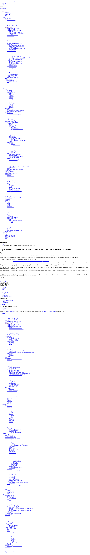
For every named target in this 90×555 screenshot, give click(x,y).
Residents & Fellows (8, 13)
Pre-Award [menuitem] (6, 201)
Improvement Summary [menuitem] (10, 176)
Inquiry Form (11, 504)
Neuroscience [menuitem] (9, 219)
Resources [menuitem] (10, 141)
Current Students (5, 295)
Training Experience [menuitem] (12, 126)
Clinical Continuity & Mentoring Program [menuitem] (15, 156)
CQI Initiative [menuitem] (9, 175)
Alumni (6, 15)
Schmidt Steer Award (12, 364)
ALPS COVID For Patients (13, 525)
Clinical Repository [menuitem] (8, 231)
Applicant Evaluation (14, 463)
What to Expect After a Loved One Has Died (14, 506)
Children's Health (9, 398)
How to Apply (11, 458)
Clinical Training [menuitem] (13, 127)
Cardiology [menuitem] (8, 214)
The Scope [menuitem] (6, 237)
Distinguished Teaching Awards (14, 371)
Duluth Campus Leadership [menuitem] (11, 20)
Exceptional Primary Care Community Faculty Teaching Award (19, 373)
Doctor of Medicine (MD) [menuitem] (9, 119)
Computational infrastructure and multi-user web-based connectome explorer (21, 352)
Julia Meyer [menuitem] (11, 101)
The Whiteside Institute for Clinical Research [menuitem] (16, 33)
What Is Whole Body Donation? (12, 497)
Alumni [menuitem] (6, 71)
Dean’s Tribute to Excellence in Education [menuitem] (14, 23)
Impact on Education (12, 498)
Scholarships (9, 402)
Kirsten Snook (11, 418)
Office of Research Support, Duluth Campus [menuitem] (14, 25)
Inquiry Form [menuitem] (11, 189)
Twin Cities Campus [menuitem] (8, 18)
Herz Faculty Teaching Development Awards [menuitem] (14, 43)
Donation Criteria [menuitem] (9, 186)
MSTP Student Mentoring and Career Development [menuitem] (19, 130)
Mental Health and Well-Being (14, 472)
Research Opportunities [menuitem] (10, 165)
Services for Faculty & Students (12, 381)
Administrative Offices (8, 323)
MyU (3, 4)
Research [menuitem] (4, 178)
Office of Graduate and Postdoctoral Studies (14, 334)
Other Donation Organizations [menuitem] (14, 190)
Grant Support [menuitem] (11, 31)
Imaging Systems (11, 343)
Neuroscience (9, 534)
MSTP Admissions (10, 457)
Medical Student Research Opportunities (15, 328)
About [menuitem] (3, 17)
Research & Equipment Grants (14, 384)
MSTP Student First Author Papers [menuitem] (16, 138)
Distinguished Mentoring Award (14, 370)
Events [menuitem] (6, 238)
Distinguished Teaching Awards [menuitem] (14, 55)
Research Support (7, 516)
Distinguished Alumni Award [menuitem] (13, 62)
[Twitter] (1, 304)
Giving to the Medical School (9, 395)
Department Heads (10, 316)
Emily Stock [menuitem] (11, 97)
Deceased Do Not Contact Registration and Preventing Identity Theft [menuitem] (20, 194)
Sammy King (11, 422)
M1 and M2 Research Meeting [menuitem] (14, 159)
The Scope (4, 301)
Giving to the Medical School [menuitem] (9, 80)
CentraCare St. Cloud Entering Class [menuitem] (15, 114)
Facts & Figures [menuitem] (9, 91)
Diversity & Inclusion (8, 394)
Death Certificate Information (13, 507)
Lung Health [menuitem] (9, 227)
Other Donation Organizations (14, 505)
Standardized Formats (12, 351)
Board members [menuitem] (11, 73)
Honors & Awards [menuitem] (8, 42)
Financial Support (12, 466)
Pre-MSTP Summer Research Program (15, 467)
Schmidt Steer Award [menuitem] (12, 49)
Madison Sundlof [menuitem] (11, 103)
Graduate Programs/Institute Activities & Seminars (17, 480)
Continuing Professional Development (11, 488)
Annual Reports (5, 302)
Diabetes (8, 531)
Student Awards (9, 360)
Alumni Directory (12, 452)
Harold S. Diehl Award (12, 379)
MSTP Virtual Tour (12, 468)
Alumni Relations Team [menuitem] (10, 76)
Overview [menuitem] (10, 124)
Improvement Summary (10, 491)
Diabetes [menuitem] (8, 215)
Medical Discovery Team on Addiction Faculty (14, 546)
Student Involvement (10, 492)
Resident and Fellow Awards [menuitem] (11, 51)
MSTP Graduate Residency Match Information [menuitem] (18, 140)
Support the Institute (14, 542)
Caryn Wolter (11, 410)
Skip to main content (3, 0)
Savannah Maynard (12, 423)
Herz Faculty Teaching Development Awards (14, 359)
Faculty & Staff (7, 14)
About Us (6, 405)
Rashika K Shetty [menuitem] (12, 104)
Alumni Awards (9, 376)
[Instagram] (2, 304)
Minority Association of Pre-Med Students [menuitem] (14, 111)
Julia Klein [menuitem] (10, 100)
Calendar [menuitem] (8, 158)
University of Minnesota (10, 311)
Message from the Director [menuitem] (13, 125)
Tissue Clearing (11, 342)
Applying (10, 354)
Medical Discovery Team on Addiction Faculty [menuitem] (14, 230)
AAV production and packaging (14, 338)
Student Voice (9, 493)
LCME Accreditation (8, 489)
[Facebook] (45, 279)
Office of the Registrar (10, 331)
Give (3, 289)
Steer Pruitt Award (12, 365)
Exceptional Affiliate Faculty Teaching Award (16, 372)
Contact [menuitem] (6, 78)
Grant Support (11, 327)
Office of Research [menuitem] (8, 196)
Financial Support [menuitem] (12, 150)
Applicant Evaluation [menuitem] (14, 147)
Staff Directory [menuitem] (11, 134)
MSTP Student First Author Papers (16, 454)
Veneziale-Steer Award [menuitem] (12, 47)
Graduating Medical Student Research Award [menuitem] (16, 46)
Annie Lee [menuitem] (10, 93)
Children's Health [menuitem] (9, 83)
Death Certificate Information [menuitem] (13, 192)
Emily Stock (11, 412)
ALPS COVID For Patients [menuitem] (13, 209)
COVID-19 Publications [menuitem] (11, 210)
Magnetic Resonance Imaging (11, 533)
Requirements (13, 459)
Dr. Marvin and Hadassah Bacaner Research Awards (17, 363)
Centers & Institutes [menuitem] (8, 40)
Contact (6, 393)
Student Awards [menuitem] (9, 44)
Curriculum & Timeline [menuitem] (14, 128)
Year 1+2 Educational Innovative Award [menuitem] (15, 59)
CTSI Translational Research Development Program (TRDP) (19, 482)
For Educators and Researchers (12, 496)
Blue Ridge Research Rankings (10, 550)
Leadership (12, 538)
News (6, 549)
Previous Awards (11, 355)
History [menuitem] (6, 41)
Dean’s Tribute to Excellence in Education (14, 319)
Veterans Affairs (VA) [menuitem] (10, 207)
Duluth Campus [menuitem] (7, 24)
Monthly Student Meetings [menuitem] (13, 160)
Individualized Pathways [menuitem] (9, 172)
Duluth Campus (7, 320)
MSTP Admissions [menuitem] (10, 142)
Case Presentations (12, 477)
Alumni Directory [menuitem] (12, 136)
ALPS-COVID (9, 524)
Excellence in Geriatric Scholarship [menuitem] (14, 52)
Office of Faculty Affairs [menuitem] (11, 29)
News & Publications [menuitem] (12, 137)
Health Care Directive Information (14, 503)
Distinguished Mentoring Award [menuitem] (14, 54)
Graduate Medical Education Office (12, 333)
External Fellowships (12, 446)
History (6, 357)
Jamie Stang (11, 414)
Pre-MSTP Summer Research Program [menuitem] (15, 151)
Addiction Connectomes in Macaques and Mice (16, 350)
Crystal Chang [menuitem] (11, 96)
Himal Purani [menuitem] (11, 98)
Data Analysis (11, 348)
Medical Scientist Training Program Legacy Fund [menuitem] (15, 169)
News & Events (13, 539)
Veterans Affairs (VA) (10, 522)
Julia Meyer (11, 417)
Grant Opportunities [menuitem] (12, 167)
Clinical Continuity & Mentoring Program (15, 471)
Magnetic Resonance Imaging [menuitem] (11, 218)
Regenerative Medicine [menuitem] (10, 85)
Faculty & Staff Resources (6, 292)
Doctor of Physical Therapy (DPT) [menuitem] (10, 121)
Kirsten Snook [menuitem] (11, 102)
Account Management (12, 382)
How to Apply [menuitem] (11, 143)
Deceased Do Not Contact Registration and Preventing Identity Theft (20, 510)
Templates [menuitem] (8, 205)
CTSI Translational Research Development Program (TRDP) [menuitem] (19, 166)
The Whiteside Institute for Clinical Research (16, 329)
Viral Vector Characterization (13, 340)
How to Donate (9, 502)
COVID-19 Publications (11, 526)
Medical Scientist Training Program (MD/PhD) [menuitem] (12, 122)
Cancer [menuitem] (8, 82)
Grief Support (11, 509)
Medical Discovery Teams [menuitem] (9, 229)
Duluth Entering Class (12, 431)
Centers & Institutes (8, 336)
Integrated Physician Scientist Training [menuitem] (17, 129)
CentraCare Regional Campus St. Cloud (11, 322)
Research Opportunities (10, 481)
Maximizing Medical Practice (13, 390)
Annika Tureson (11, 409)
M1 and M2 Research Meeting (14, 474)
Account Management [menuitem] (12, 67)
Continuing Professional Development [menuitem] (11, 173)
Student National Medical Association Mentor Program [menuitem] (16, 110)
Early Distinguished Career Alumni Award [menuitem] (16, 63)
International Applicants (17, 461)
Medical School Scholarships (13, 385)
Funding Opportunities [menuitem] (8, 198)
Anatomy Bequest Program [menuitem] (9, 179)
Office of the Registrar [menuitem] (10, 36)
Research (4, 494)
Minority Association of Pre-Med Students (14, 426)
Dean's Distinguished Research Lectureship (14, 317)
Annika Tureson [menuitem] (11, 94)
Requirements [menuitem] (13, 144)
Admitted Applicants (10, 428)
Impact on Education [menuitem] (12, 182)
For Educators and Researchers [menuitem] (12, 180)
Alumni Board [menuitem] (9, 72)
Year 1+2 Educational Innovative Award (15, 375)
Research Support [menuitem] (7, 200)
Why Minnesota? (9, 406)
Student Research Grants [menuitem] (13, 70)
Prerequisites (15, 462)
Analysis (10, 344)
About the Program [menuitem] (10, 123)
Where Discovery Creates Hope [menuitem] (10, 236)
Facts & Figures (9, 407)
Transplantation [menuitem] (9, 87)
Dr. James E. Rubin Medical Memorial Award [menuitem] (16, 45)
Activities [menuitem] (10, 131)
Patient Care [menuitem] (4, 232)
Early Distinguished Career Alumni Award (16, 378)
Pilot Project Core (9, 353)
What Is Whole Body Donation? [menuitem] (12, 181)
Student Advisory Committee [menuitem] (13, 133)
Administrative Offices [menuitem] (8, 27)
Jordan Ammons (11, 415)
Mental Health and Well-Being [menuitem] (14, 157)
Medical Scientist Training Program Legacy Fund (15, 485)
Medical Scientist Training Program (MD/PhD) (12, 438)
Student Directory (12, 448)
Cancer (8, 397)
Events (6, 553)
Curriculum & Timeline (14, 443)
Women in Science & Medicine (14, 479)
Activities (10, 447)
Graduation (10, 332)
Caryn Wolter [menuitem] (11, 95)
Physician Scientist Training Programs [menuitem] (15, 154)
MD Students (7, 12)
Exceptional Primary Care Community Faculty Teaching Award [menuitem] (19, 57)
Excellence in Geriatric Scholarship (14, 367)
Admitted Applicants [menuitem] (10, 113)
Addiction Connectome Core (11, 349)
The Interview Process (14, 464)
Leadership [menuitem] (6, 19)
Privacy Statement (43, 311)
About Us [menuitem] (6, 89)
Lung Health (9, 543)
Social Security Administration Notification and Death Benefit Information (21, 508)
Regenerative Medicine (10, 401)
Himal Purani (11, 413)
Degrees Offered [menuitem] (7, 118)
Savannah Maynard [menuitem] (12, 107)
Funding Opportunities (8, 514)
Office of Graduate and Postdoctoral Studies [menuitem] (14, 38)
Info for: (3, 11)
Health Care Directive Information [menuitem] (14, 188)
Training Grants (9, 521)
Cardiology (8, 530)
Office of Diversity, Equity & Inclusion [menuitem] (13, 28)
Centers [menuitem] (12, 222)
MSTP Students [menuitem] (9, 153)
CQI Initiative (9, 490)
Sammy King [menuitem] (11, 106)
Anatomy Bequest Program (9, 495)
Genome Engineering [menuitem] (10, 216)
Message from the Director (13, 440)
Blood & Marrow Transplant (11, 528)
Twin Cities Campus (8, 314)
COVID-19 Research (8, 523)
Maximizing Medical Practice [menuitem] (13, 74)
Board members (11, 389)
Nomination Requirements (13, 380)
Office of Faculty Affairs (11, 325)
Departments (7, 335)
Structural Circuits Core (10, 341)
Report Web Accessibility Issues (51, 311)
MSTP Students (9, 469)
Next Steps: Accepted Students (16, 432)
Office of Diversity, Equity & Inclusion (13, 324)
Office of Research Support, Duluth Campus (14, 321)
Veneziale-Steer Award (12, 362)
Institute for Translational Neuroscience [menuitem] (15, 220)
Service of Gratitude (10, 511)
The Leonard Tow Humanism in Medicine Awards (17, 374)
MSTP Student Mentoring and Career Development (19, 445)
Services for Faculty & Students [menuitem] (12, 66)
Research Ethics (7, 515)
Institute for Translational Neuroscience (15, 535)
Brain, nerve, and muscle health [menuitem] (12, 81)
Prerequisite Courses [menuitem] (10, 109)
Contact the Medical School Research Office (14, 513)
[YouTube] (3, 304)
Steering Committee (12, 451)
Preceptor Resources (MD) (11, 436)
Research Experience (16, 460)
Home (3, 244)
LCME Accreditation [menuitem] (8, 174)
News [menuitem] (3, 233)
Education (4, 433)
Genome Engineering (10, 532)
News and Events (9, 356)
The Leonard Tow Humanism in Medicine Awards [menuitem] (17, 58)
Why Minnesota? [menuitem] (9, 90)
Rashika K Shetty (12, 420)
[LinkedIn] (45, 280)
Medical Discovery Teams (9, 545)
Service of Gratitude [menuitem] (10, 195)
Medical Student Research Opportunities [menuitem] (15, 32)
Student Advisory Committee (13, 449)
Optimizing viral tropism (13, 339)
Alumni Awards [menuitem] (9, 60)
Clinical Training (13, 442)
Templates (8, 520)
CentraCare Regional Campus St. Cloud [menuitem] (11, 26)
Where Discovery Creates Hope (7, 300)
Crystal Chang (11, 411)
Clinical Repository (8, 547)
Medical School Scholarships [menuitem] (13, 69)
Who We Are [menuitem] (11, 34)
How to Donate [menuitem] (9, 187)
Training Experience (12, 441)
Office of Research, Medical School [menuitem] (12, 35)
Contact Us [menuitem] (8, 168)
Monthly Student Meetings (13, 475)
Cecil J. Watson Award (12, 368)
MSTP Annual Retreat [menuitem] (12, 161)
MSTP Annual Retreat (12, 476)
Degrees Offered (7, 434)
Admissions (4, 404)
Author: (2, 252)
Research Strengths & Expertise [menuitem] (10, 211)
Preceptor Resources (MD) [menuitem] (11, 120)
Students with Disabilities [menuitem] (13, 155)
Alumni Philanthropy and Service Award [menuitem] (15, 61)
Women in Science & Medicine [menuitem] (14, 163)
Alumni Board (9, 388)
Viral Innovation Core (10, 337)
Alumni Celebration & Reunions (12, 391)
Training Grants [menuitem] (9, 206)
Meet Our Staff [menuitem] (11, 185)
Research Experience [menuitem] (16, 145)
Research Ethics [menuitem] (7, 199)
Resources (10, 456)
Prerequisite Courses (10, 424)
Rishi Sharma (11, 421)
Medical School (3, 8)
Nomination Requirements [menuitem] (13, 65)
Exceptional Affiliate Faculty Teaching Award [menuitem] (16, 56)
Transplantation (9, 403)
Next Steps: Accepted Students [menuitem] (16, 116)
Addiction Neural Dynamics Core (12, 345)
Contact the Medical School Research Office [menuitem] (14, 197)
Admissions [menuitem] (4, 88)
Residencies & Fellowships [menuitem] (9, 171)
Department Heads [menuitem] (10, 21)
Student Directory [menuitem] (12, 132)
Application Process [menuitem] (8, 112)
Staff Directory (11, 450)
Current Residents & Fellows (7, 296)
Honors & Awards (8, 358)
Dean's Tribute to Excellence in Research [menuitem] (13, 22)
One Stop (4, 3)
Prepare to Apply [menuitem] (7, 108)
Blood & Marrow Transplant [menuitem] (11, 212)
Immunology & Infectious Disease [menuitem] (12, 217)
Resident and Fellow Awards (11, 366)
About (3, 313)
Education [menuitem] (4, 117)
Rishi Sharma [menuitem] (11, 105)
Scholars (12, 541)
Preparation (13, 478)
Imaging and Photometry (13, 347)
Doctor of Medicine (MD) (9, 435)
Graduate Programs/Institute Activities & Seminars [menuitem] (17, 164)
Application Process (8, 427)
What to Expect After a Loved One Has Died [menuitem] (14, 191)
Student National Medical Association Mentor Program (16, 425)
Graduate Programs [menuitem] (8, 170)
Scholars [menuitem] (12, 225)
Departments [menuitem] (7, 39)
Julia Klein (10, 416)
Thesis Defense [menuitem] (13, 139)
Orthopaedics (9, 400)
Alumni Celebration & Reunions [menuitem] (12, 75)
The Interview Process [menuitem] (14, 148)
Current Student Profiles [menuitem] (11, 92)
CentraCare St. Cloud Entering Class (15, 429)
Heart (7, 399)
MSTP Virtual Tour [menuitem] (12, 152)
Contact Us (4, 287)
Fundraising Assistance (12, 383)
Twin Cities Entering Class (13, 430)
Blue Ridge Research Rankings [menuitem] (10, 235)
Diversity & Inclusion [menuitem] (8, 79)
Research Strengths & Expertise (10, 527)
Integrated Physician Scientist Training (17, 444)
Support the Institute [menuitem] (14, 226)
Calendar (8, 473)
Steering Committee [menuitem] (12, 135)
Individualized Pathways (9, 487)
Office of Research (8, 512)
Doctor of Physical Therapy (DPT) (10, 437)
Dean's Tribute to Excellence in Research (13, 318)
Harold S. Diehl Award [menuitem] (12, 64)
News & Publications (12, 453)
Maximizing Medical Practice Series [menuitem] (12, 77)
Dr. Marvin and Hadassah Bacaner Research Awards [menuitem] (17, 48)
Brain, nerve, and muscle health (12, 396)
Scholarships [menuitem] (9, 86)
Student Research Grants (13, 386)
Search (2, 6)
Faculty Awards (9, 369)
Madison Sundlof (11, 419)
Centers (12, 537)
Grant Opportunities (12, 483)
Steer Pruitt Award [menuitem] (12, 50)
